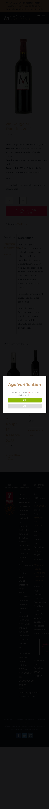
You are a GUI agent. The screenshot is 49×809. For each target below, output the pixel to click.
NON (24, 406)
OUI (24, 400)
